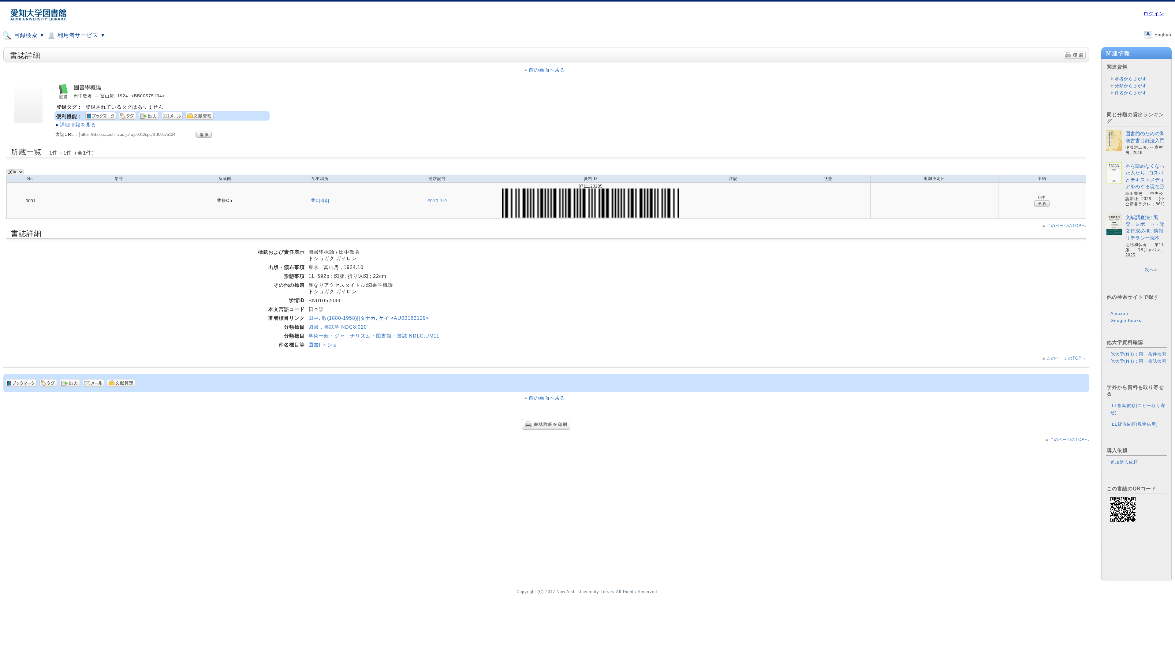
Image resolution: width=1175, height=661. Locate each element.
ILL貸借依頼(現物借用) (1134, 424)
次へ (1149, 269)
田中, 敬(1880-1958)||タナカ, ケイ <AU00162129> (368, 318)
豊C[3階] (320, 200)
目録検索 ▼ (28, 35)
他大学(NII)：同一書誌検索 (1138, 361)
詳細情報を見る (78, 124)
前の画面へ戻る (547, 70)
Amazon (1119, 313)
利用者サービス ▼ (81, 35)
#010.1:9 (437, 200)
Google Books (1125, 320)
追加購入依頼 (1124, 462)
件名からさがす (1131, 92)
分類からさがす (1131, 85)
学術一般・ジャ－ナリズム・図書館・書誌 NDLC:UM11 (373, 335)
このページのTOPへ (1066, 225)
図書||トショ (323, 344)
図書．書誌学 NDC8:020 (337, 327)
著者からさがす (1131, 78)
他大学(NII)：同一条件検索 (1138, 354)
